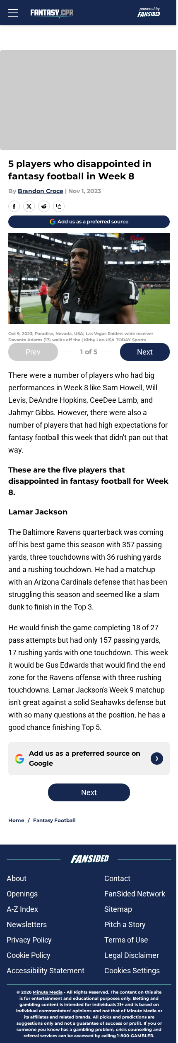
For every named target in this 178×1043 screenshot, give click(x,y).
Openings (22, 893)
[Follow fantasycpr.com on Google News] (157, 758)
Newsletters (27, 924)
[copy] (59, 206)
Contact (117, 878)
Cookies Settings (132, 970)
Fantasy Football (54, 820)
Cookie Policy (29, 955)
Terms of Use (126, 939)
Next (145, 352)
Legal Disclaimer (131, 955)
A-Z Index (22, 909)
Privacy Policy (29, 939)
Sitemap (118, 909)
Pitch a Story (125, 924)
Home (16, 820)
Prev (33, 352)
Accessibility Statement (45, 970)
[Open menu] (13, 12)
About (16, 878)
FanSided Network (134, 893)
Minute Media (48, 992)
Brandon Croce (40, 191)
